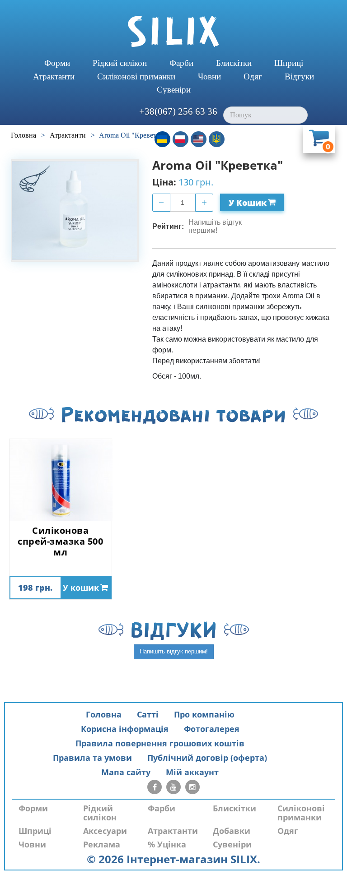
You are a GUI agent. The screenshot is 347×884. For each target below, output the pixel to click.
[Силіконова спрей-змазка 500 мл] (60, 480)
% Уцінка (167, 844)
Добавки (231, 830)
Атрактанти (54, 76)
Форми (57, 63)
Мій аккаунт (192, 772)
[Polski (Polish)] (180, 139)
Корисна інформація (125, 728)
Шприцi (288, 63)
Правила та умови (92, 757)
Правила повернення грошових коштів (159, 743)
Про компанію (204, 714)
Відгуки (299, 76)
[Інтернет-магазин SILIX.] (173, 31)
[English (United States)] (198, 139)
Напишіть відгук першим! (215, 226)
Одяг (253, 76)
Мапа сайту (125, 772)
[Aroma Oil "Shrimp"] (74, 210)
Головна (104, 714)
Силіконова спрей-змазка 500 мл (60, 541)
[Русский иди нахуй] (217, 139)
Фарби (181, 63)
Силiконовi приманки (136, 76)
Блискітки (234, 63)
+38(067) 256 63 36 (178, 111)
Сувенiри (174, 89)
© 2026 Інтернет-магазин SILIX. (173, 859)
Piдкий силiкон (120, 63)
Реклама (101, 844)
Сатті (148, 714)
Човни (209, 76)
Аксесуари (105, 830)
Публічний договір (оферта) (207, 757)
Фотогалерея (211, 728)
